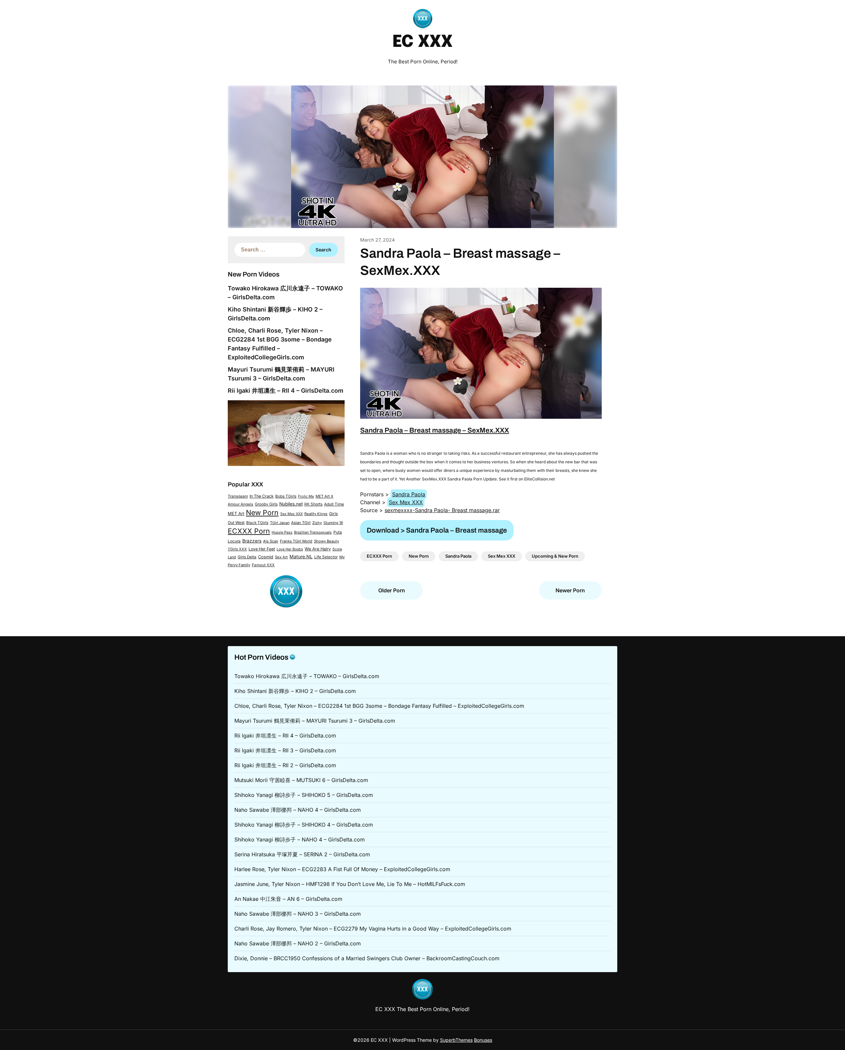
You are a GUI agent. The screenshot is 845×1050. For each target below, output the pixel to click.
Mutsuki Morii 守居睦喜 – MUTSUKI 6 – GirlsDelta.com (301, 780)
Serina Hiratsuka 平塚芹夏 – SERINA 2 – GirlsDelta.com (302, 854)
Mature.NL (301, 556)
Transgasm (238, 496)
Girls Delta (247, 557)
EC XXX (422, 42)
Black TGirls (257, 522)
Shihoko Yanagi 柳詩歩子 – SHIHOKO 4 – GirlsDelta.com (303, 824)
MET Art (236, 513)
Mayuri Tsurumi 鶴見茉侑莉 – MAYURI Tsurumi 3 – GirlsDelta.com (314, 720)
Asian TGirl (301, 522)
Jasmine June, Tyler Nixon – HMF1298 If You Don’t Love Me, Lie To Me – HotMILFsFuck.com (349, 884)
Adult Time (334, 504)
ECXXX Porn (249, 531)
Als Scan (270, 541)
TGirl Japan (279, 522)
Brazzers (251, 540)
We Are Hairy (318, 548)
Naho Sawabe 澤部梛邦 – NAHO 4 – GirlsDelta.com (297, 809)
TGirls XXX (237, 549)
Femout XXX (263, 565)
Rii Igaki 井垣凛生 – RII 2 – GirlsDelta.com (285, 765)
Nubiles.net (291, 504)
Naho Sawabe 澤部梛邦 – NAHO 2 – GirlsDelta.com (297, 943)
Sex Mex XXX (291, 513)
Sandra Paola (408, 494)
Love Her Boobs (290, 549)
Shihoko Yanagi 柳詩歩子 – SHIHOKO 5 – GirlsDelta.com (303, 795)
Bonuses (483, 1040)
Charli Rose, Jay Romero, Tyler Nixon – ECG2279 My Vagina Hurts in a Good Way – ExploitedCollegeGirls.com (372, 928)
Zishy (317, 522)
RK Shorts (313, 504)
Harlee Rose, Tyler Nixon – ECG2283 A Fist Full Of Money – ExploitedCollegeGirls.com (342, 869)
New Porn (262, 512)
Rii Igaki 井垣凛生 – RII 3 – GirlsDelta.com (285, 750)
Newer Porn (570, 590)
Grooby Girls (266, 504)
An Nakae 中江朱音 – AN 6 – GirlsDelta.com (288, 899)
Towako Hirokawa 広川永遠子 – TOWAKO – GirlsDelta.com (306, 676)
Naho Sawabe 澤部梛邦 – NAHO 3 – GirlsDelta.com (297, 913)
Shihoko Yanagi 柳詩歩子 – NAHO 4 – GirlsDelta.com (299, 839)
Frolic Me (306, 496)
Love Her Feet (262, 548)
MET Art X (324, 496)
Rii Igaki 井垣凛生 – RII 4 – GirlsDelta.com (285, 390)
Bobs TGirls (285, 496)
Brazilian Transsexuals (313, 532)
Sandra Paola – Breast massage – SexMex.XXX (434, 430)
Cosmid (265, 556)
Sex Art (281, 557)
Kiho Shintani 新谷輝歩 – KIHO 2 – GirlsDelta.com (295, 691)
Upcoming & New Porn (555, 556)
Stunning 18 (333, 522)
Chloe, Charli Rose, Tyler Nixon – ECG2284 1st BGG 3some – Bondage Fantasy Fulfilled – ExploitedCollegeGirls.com (379, 706)
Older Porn (391, 590)
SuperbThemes (456, 1040)
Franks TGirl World (296, 541)
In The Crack (262, 496)
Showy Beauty (326, 541)
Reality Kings (315, 513)
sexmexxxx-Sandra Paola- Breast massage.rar (442, 510)
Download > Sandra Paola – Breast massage (437, 530)
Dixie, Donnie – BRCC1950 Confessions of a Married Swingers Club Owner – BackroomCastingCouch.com (366, 958)
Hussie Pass (282, 532)
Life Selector (326, 557)
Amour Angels (240, 504)
